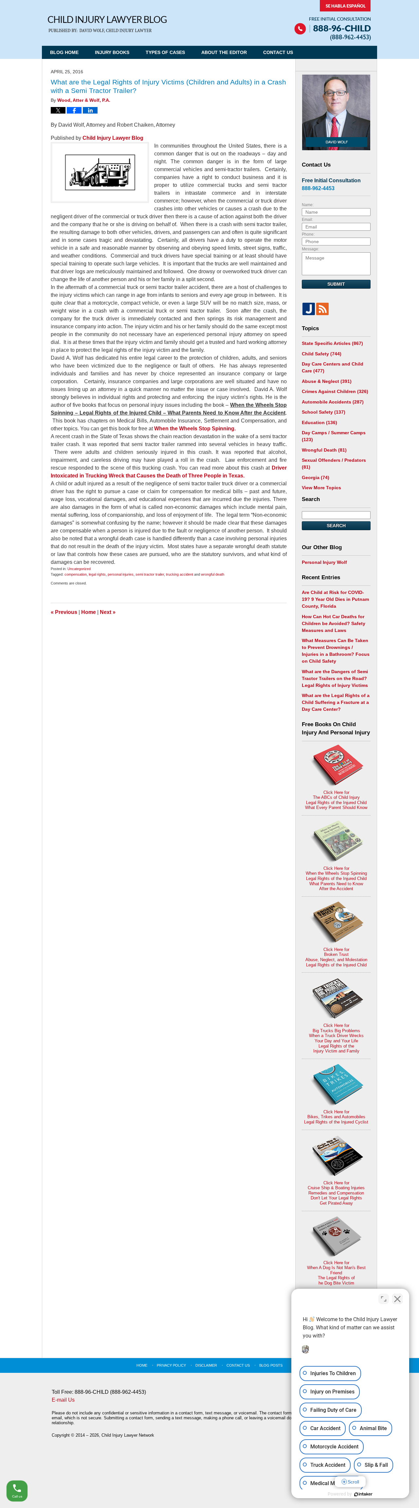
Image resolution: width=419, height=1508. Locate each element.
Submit (336, 284)
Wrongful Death (324, 450)
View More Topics (321, 487)
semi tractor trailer (150, 574)
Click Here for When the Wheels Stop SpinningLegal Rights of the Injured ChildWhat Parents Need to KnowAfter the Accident (336, 878)
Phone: (308, 234)
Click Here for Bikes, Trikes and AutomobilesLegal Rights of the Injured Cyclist (336, 1116)
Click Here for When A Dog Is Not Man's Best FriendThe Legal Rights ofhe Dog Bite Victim (336, 1272)
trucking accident (179, 574)
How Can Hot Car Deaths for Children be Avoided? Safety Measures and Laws (333, 623)
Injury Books (112, 52)
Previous (64, 612)
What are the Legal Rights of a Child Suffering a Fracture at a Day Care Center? (336, 702)
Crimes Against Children (335, 391)
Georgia (315, 477)
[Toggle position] (383, 1299)
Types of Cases (165, 52)
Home (88, 612)
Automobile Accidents (333, 401)
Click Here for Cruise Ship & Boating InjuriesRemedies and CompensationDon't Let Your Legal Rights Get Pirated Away (336, 1193)
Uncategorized (79, 569)
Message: (310, 249)
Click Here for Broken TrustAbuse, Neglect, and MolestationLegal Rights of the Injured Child (336, 957)
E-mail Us (63, 1400)
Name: (308, 205)
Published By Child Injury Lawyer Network (332, 20)
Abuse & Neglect (327, 381)
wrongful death (212, 574)
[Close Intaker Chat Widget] (397, 1299)
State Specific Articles (332, 343)
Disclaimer (206, 1365)
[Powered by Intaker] (363, 1494)
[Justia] (309, 309)
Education (319, 422)
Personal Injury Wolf (324, 562)
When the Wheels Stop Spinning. (195, 428)
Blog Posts (270, 1365)
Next (108, 612)
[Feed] (322, 309)
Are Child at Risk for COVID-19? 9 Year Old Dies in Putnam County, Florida (335, 599)
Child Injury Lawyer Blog (107, 24)
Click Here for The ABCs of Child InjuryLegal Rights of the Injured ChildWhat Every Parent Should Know (336, 800)
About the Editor (224, 52)
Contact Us (278, 52)
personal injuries (121, 574)
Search (336, 525)
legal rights (97, 574)
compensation (75, 574)
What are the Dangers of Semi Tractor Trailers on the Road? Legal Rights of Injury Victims (335, 678)
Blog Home (64, 52)
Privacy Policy (171, 1365)
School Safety (323, 412)
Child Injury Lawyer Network (127, 1435)
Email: (307, 219)
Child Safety (321, 353)
